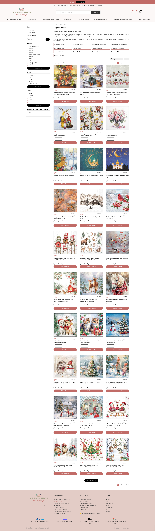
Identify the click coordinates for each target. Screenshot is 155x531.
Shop (107, 501)
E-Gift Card (99, 5)
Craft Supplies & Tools (100, 19)
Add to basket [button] (65, 101)
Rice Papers (67, 19)
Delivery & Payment (86, 503)
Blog (70, 5)
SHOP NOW (80, 2)
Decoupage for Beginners (60, 5)
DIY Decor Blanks (84, 19)
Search (95, 12)
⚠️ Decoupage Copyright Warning (90, 513)
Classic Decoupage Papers (51, 19)
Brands (92, 5)
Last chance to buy (144, 19)
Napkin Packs (32, 19)
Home (55, 24)
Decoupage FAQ (78, 5)
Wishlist (108, 509)
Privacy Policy (84, 501)
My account (109, 507)
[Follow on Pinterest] (44, 505)
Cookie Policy (84, 507)
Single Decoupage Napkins (13, 19)
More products (91, 480)
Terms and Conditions (86, 499)
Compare (108, 511)
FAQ (81, 511)
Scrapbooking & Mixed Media (123, 19)
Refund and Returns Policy (88, 505)
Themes (86, 5)
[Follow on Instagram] (38, 505)
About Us (83, 509)
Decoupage (109, 503)
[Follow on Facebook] (32, 505)
